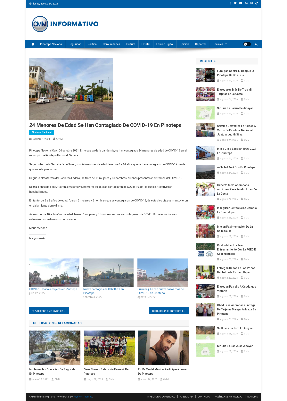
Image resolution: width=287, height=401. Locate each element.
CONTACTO (204, 396)
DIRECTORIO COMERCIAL (161, 396)
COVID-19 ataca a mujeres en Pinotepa (53, 289)
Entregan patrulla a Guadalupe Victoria (236, 288)
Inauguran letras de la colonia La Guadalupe (237, 210)
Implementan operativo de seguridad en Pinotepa (53, 371)
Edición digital (164, 44)
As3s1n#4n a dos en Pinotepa (236, 167)
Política (92, 44)
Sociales (218, 44)
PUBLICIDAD (186, 396)
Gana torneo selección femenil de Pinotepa (106, 371)
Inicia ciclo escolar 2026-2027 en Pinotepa (236, 151)
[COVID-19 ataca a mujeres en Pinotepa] (54, 272)
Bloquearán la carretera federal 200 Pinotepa (170, 310)
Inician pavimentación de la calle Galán (235, 229)
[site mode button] (247, 44)
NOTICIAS (252, 396)
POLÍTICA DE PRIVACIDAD (228, 396)
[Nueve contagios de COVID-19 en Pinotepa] (108, 272)
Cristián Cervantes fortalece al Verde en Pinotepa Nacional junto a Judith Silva (237, 130)
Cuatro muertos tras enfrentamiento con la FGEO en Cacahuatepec (237, 249)
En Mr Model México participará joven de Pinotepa (162, 371)
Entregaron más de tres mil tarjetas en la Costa (234, 91)
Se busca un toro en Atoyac (235, 328)
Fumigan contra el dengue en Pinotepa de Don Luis (236, 73)
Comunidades (111, 44)
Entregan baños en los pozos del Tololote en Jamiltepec (236, 270)
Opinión (184, 44)
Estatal (146, 44)
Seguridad (75, 44)
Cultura (130, 44)
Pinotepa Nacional (51, 44)
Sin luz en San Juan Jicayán (235, 346)
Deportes (201, 44)
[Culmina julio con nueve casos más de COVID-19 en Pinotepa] (162, 272)
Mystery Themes (83, 396)
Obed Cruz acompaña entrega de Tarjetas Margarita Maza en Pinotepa (236, 309)
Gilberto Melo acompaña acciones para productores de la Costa (237, 189)
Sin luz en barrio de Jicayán (235, 108)
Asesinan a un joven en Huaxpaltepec (52, 310)
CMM (59, 138)
